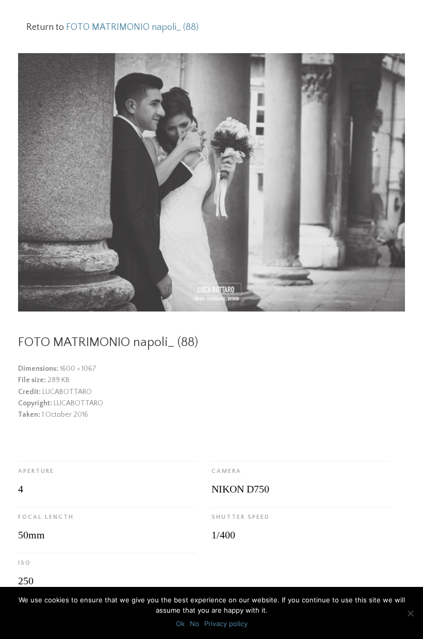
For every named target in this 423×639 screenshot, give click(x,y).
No (194, 623)
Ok (180, 623)
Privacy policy (226, 623)
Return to (112, 27)
